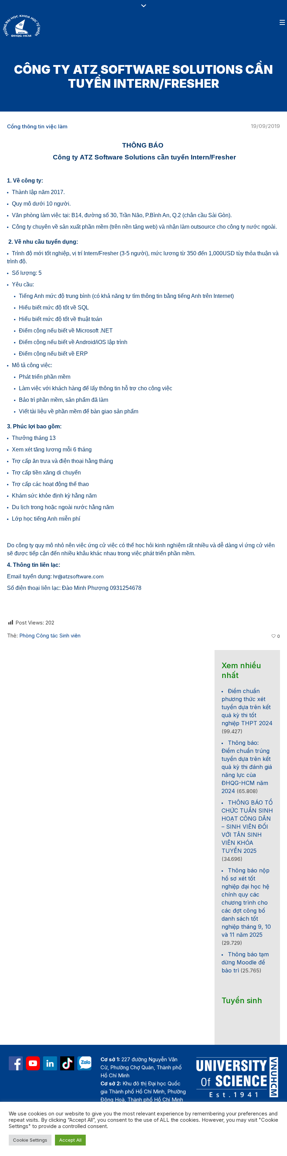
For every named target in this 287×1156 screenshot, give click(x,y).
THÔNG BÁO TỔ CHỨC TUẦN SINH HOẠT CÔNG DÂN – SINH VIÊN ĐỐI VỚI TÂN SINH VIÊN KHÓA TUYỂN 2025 (247, 826)
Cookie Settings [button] (30, 1140)
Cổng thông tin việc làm (37, 126)
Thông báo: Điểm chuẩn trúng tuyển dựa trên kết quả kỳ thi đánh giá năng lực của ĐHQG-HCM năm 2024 (247, 766)
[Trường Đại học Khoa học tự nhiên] (50, 1063)
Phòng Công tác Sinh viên (49, 635)
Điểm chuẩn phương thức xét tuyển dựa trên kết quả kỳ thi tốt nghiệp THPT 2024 (247, 707)
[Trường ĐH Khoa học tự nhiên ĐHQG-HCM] (16, 1063)
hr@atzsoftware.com (78, 576)
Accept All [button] (70, 1140)
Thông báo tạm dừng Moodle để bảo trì (245, 962)
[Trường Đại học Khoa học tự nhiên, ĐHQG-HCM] (33, 1063)
